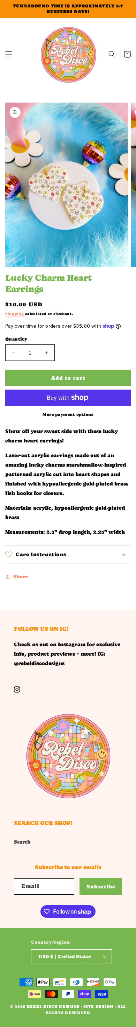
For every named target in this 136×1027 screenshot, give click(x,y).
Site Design (98, 1006)
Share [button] (20, 576)
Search (22, 842)
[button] (8, 54)
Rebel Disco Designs (53, 1006)
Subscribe (100, 886)
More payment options (68, 414)
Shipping (14, 314)
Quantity (16, 339)
